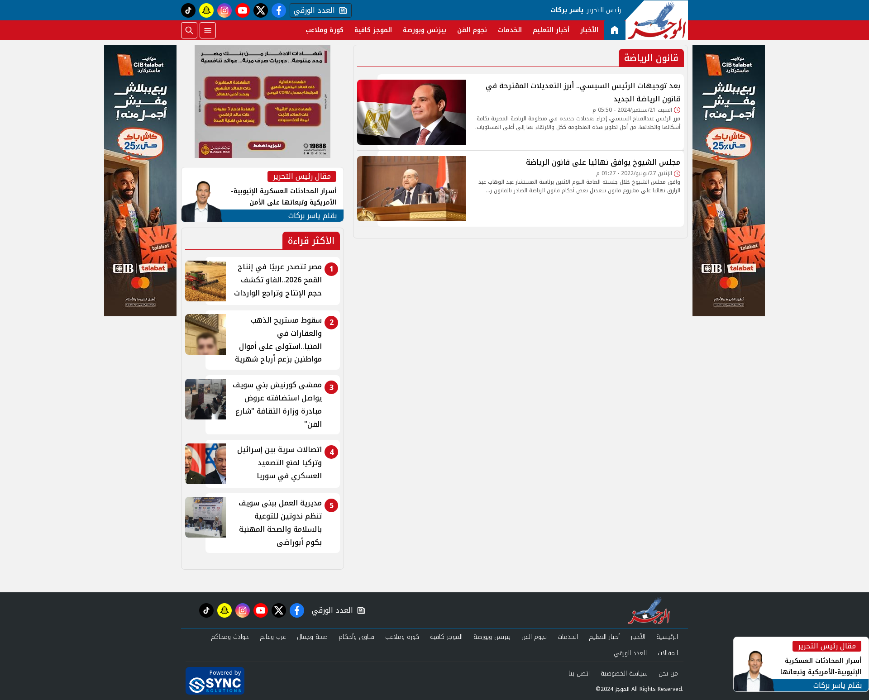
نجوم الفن (472, 30)
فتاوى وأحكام (356, 637)
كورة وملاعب (325, 30)
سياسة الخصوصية (624, 673)
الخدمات (510, 30)
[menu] (208, 30)
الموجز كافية (373, 30)
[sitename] (649, 610)
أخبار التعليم (551, 30)
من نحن (668, 673)
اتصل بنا (579, 673)
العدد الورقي (312, 10)
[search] (189, 30)
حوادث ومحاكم (230, 637)
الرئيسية (667, 637)
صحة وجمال (312, 637)
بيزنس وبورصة (424, 30)
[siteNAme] (656, 20)
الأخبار (589, 30)
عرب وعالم (273, 637)
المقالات (668, 653)
